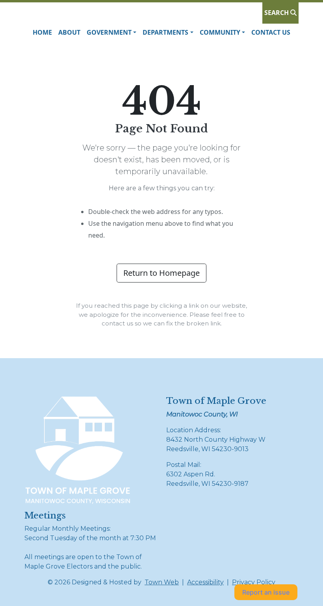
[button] (111, 32)
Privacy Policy (253, 582)
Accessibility (205, 582)
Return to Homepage (161, 273)
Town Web (162, 582)
